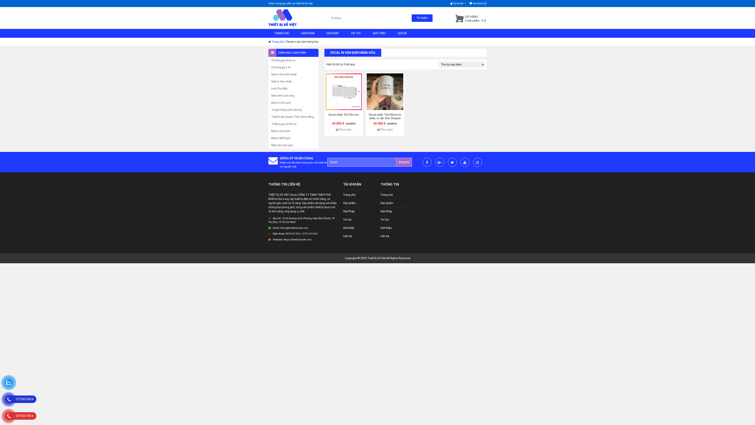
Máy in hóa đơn (280, 131)
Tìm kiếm (422, 17)
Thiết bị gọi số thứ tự (283, 124)
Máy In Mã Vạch (281, 138)
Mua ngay (345, 129)
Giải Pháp (332, 33)
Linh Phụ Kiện (279, 88)
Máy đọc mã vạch (282, 145)
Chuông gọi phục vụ (283, 60)
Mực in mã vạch (281, 102)
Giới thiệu (379, 33)
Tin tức (356, 33)
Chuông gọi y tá (280, 67)
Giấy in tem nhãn (281, 81)
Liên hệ (402, 33)
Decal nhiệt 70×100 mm (344, 114)
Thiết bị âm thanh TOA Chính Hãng (292, 116)
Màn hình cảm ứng (282, 95)
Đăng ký (404, 162)
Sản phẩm (308, 33)
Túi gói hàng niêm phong (286, 109)
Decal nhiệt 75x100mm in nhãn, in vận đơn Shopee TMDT (385, 118)
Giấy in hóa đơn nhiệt (284, 74)
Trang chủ (281, 33)
